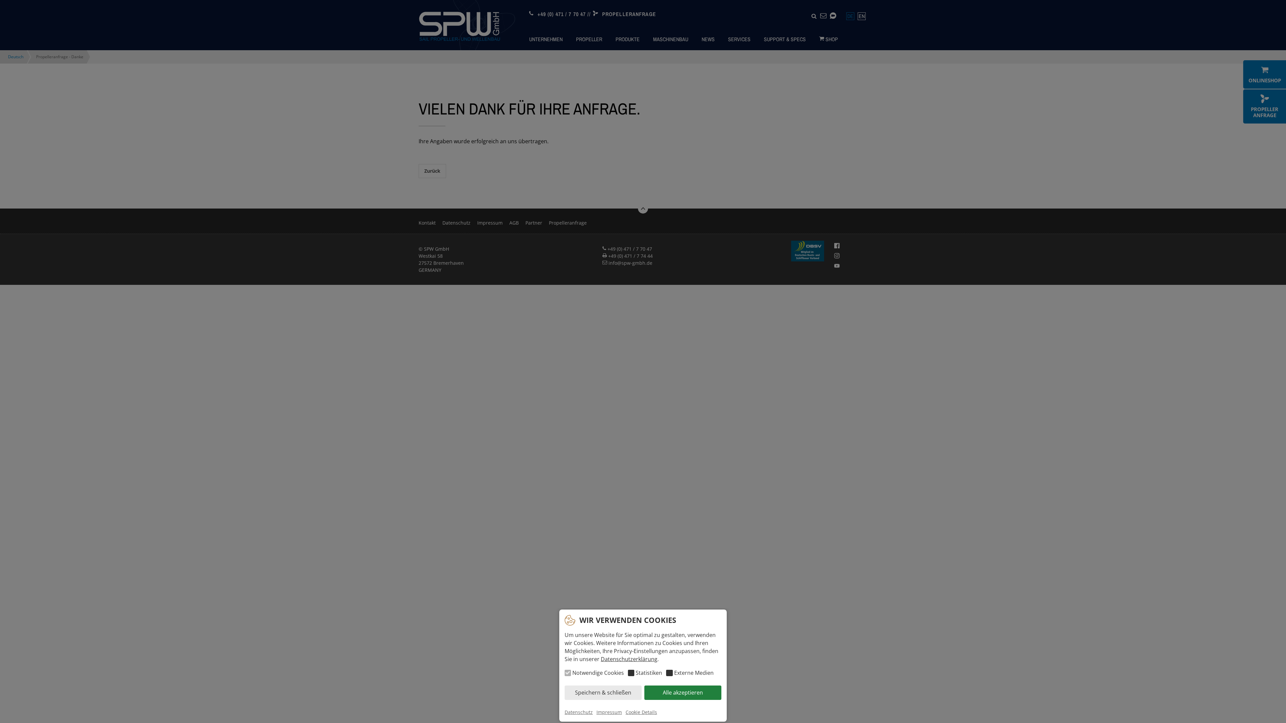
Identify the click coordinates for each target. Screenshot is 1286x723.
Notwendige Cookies (598, 673)
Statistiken (649, 673)
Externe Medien (693, 673)
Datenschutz (579, 712)
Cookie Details (641, 712)
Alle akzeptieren (683, 693)
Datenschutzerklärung (629, 659)
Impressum (609, 712)
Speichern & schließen (603, 693)
